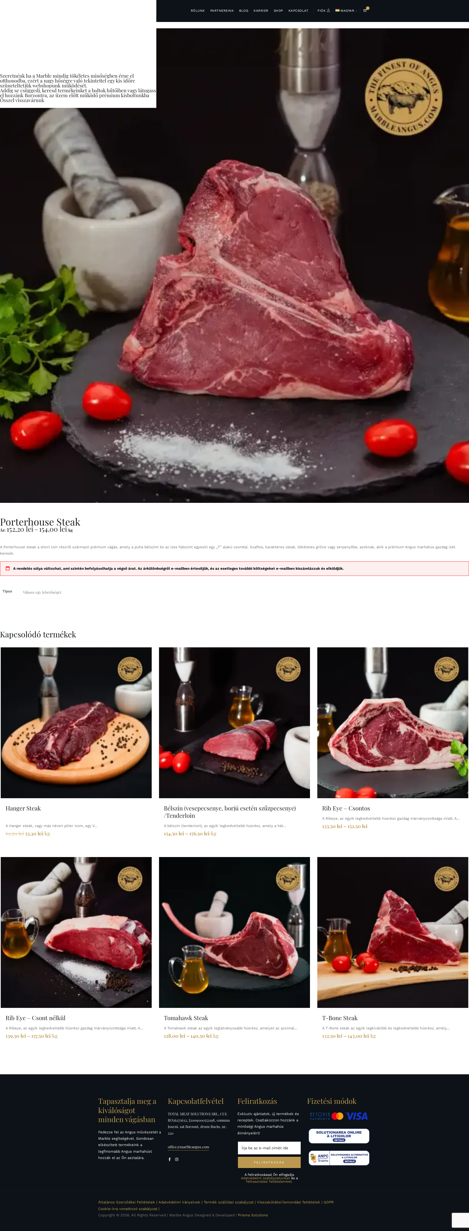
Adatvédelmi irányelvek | (181, 1202)
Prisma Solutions (253, 1215)
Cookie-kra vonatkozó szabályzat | (129, 1209)
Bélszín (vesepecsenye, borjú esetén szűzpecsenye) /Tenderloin (230, 811)
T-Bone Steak (340, 1017)
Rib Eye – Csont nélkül (35, 1017)
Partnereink (222, 10)
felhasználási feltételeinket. (269, 1181)
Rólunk (198, 10)
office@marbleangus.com (188, 1146)
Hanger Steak (23, 808)
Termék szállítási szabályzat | (230, 1202)
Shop (278, 10)
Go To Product (74, 722)
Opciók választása (232, 722)
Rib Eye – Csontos (346, 808)
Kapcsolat (298, 10)
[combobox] (46, 592)
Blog (243, 10)
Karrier (261, 10)
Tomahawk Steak (186, 1017)
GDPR (329, 1202)
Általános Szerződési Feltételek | (127, 1202)
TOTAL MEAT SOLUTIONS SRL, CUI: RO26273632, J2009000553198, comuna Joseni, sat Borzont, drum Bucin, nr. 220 (199, 1123)
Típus (7, 591)
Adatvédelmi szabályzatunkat (265, 1178)
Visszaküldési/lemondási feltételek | (289, 1202)
